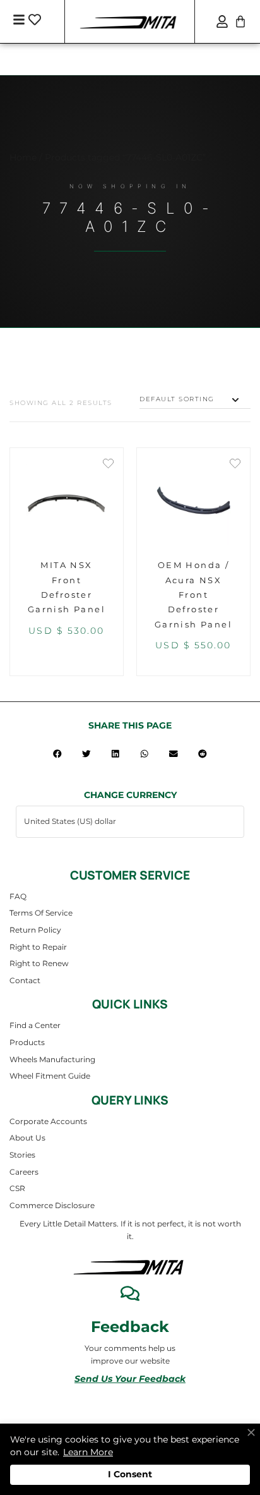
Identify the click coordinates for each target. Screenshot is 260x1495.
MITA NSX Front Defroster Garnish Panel (66, 587)
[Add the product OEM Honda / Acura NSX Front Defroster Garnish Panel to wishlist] (235, 464)
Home (23, 157)
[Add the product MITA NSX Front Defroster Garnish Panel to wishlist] (108, 464)
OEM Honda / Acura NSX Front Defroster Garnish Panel (193, 594)
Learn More (88, 1452)
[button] (57, 753)
